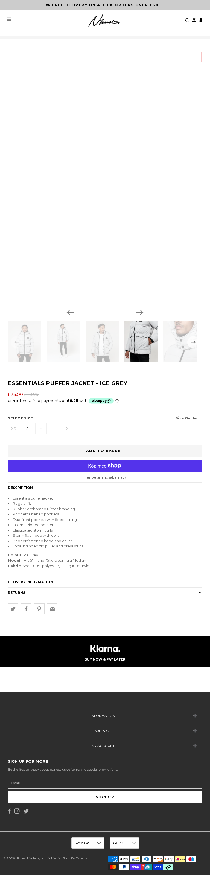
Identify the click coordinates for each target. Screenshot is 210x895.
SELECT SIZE (102, 418)
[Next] (140, 312)
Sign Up (105, 797)
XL (68, 428)
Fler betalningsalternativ (105, 477)
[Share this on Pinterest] (39, 608)
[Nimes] (105, 20)
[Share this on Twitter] (13, 608)
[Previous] (70, 312)
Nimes (20, 858)
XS (13, 428)
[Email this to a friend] (52, 608)
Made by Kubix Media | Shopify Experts (57, 858)
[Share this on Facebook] (26, 608)
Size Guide (186, 418)
